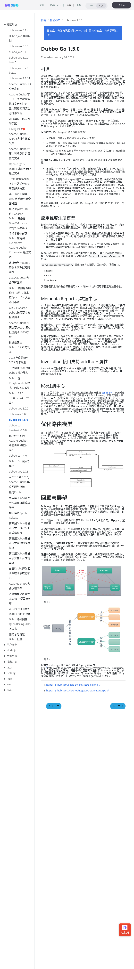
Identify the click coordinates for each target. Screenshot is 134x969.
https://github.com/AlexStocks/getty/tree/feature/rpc (76, 690)
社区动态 (55, 20)
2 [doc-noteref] (46, 667)
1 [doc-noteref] (80, 531)
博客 (43, 20)
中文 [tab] (101, 5)
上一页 (53, 706)
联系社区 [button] (54, 5)
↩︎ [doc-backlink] (99, 684)
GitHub (121, 5)
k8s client (106, 392)
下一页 (117, 706)
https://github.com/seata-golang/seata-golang (72, 684)
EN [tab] (91, 5)
